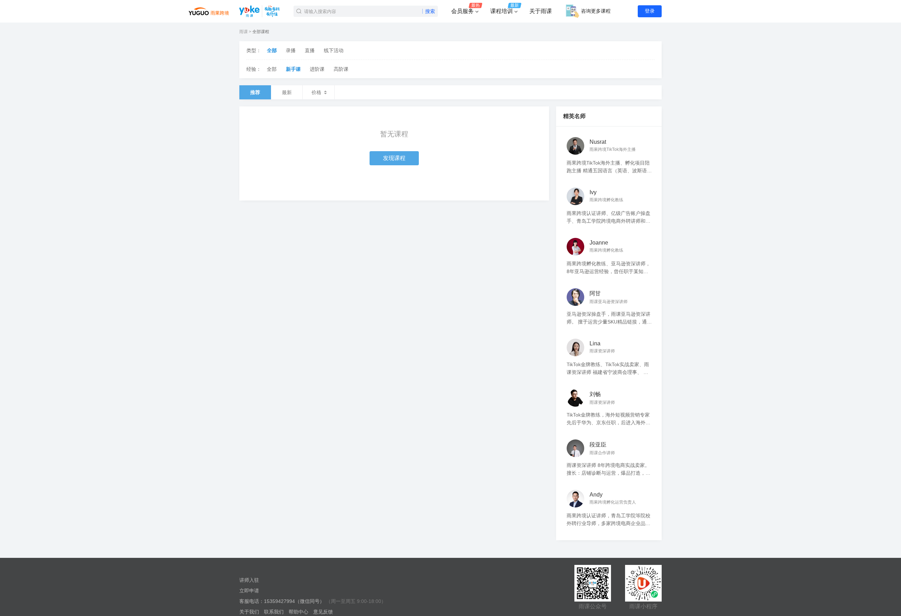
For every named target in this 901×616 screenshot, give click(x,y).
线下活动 (334, 50)
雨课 (243, 31)
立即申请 (249, 590)
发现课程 (394, 158)
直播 (310, 50)
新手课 (293, 69)
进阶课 (317, 69)
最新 (287, 92)
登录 (650, 11)
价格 (316, 92)
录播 (291, 50)
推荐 (255, 92)
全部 (272, 50)
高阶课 (341, 69)
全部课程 (260, 31)
